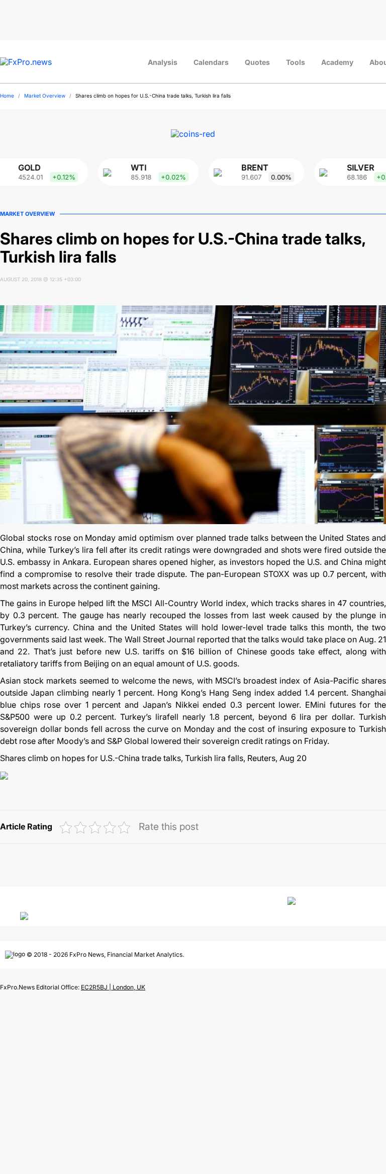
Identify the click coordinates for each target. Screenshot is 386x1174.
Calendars (211, 62)
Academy (337, 62)
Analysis (162, 62)
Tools (295, 62)
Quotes (257, 62)
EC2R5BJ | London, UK (113, 987)
